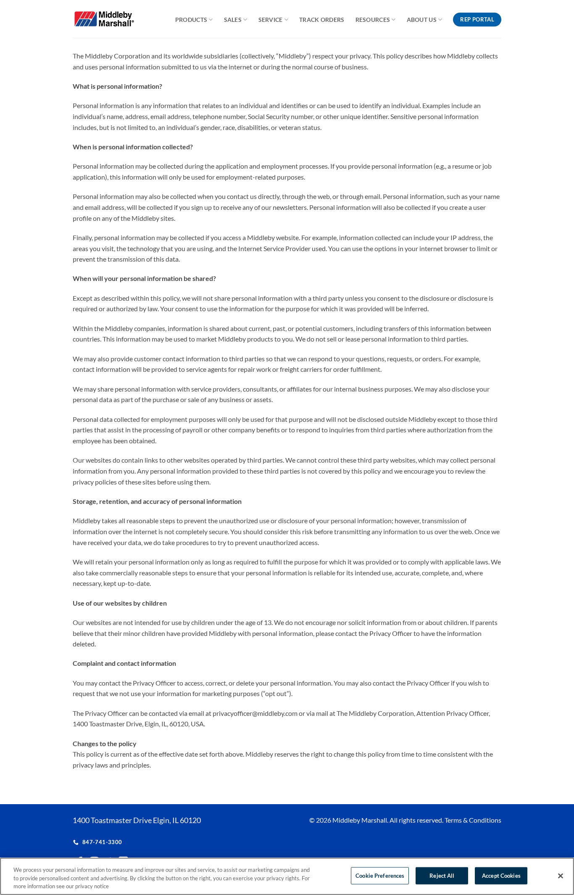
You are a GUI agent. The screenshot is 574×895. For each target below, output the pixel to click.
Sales (233, 19)
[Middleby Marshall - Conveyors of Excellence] (110, 19)
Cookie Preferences (379, 875)
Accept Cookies (501, 875)
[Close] (560, 875)
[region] (287, 876)
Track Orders (321, 19)
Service (270, 19)
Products (191, 19)
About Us (422, 19)
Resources (372, 19)
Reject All (441, 875)
